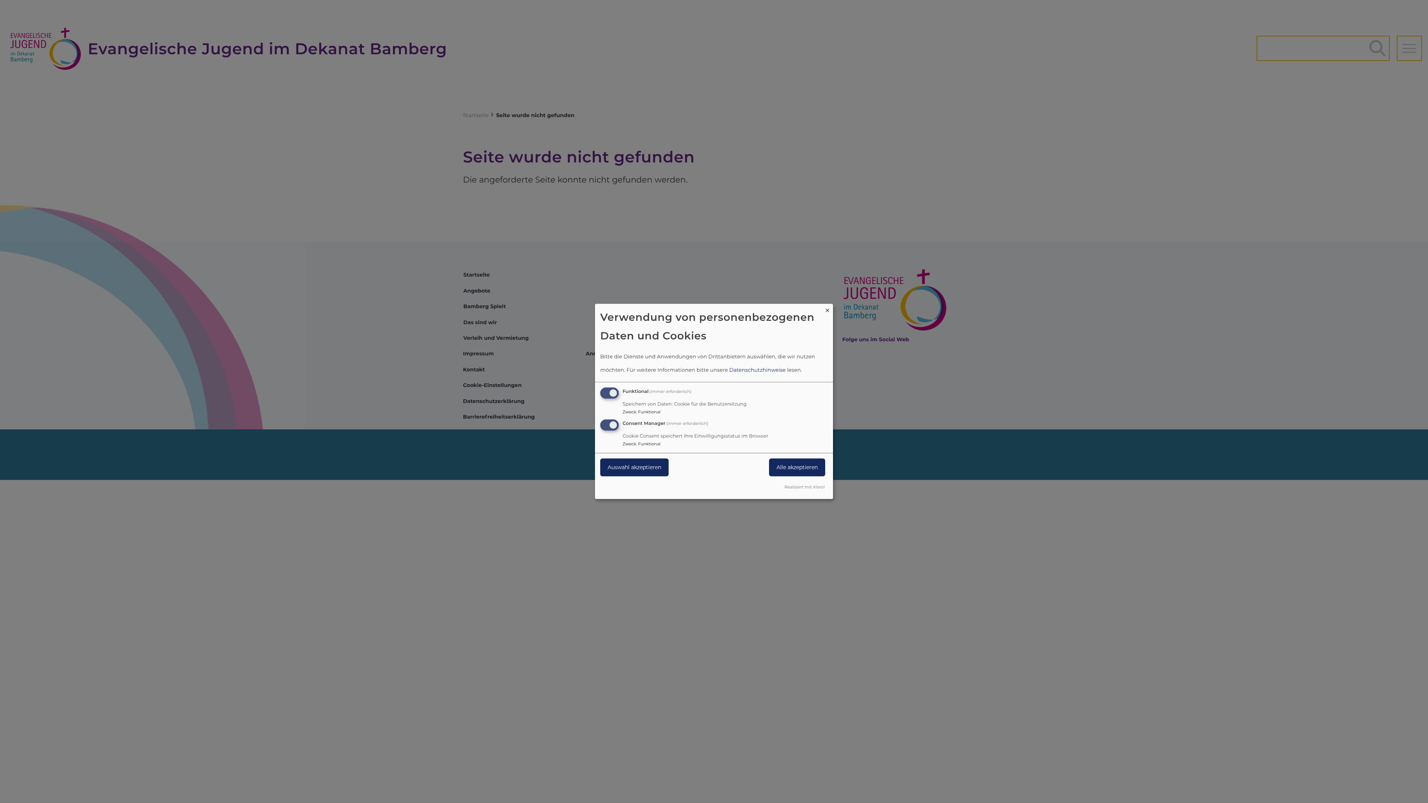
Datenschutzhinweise (757, 370)
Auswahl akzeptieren (634, 467)
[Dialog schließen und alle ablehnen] (827, 308)
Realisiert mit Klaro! (804, 487)
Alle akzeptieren (797, 467)
